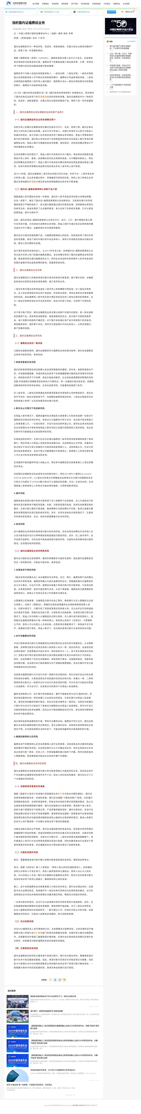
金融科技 (116, 4)
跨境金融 (64, 4)
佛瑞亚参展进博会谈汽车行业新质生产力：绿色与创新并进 (53, 996)
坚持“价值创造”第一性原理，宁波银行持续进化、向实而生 (29, 1085)
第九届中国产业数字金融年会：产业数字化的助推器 (120, 47)
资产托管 (74, 4)
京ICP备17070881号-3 (79, 1105)
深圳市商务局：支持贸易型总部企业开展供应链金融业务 (120, 77)
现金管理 (55, 4)
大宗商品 (107, 4)
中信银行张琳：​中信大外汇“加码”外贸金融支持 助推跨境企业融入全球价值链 (120, 67)
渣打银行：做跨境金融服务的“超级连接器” (46, 1011)
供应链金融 (85, 4)
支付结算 (35, 4)
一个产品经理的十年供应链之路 (120, 86)
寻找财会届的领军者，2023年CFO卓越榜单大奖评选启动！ (53, 1070)
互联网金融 (96, 4)
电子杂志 (112, 12)
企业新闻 (126, 4)
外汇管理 (62, 793)
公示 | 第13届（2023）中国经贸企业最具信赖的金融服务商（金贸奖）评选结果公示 (121, 56)
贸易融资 (45, 4)
